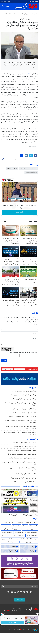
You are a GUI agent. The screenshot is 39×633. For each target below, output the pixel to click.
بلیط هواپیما (20, 536)
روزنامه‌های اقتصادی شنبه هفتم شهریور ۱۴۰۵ (23, 395)
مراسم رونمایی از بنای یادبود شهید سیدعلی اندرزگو (22, 454)
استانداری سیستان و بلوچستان (28, 169)
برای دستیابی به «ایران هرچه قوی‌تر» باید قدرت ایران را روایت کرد (19, 463)
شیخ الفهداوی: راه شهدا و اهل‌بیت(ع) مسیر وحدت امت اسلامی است (20, 469)
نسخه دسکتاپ (20, 599)
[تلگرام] (30, 592)
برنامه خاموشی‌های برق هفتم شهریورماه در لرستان (22, 458)
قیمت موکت (33, 526)
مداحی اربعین (6, 526)
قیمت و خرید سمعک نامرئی (16, 539)
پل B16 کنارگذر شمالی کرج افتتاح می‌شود (24, 443)
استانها (35, 14)
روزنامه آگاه (10, 542)
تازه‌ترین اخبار (33, 387)
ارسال (4, 360)
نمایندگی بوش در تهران (8, 536)
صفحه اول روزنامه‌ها (30, 486)
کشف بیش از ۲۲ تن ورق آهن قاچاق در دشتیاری (22, 417)
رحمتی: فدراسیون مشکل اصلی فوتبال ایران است (22, 478)
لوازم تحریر (20, 522)
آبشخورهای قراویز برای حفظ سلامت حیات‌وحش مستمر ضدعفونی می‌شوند (21, 427)
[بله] (27, 592)
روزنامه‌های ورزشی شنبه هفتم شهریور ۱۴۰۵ (24, 391)
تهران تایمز (29, 542)
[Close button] (37, 614)
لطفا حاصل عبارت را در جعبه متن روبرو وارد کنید (24, 352)
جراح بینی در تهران (31, 522)
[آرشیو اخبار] (11, 592)
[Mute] (7, 200)
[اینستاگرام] (24, 592)
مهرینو (4, 539)
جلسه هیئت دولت (12, 169)
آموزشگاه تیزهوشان (31, 536)
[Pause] (4, 200)
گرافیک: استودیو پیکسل (13, 630)
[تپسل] (3, 180)
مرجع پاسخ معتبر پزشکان (11, 529)
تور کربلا (25, 526)
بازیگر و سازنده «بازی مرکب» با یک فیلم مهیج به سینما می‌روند (20, 404)
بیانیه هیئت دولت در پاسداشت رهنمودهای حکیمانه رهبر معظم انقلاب (20, 422)
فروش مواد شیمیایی (31, 532)
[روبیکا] (18, 592)
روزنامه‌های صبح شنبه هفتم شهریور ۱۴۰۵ (24, 399)
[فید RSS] (14, 592)
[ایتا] (8, 592)
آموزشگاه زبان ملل (32, 539)
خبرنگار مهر (28, 74)
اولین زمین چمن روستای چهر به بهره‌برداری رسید (22, 413)
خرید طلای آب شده (8, 522)
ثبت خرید (19, 212)
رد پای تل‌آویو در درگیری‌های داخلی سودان (24, 409)
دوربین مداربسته (30, 529)
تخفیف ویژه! (12, 622)
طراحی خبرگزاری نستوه (28, 630)
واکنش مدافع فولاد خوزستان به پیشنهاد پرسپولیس (22, 450)
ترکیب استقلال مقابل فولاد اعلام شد (25, 474)
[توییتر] (21, 592)
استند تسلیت (16, 526)
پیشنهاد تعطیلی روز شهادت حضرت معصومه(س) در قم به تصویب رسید (20, 433)
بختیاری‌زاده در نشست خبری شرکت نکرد (25, 446)
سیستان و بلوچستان (26, 14)
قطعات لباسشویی (7, 532)
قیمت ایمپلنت (19, 532)
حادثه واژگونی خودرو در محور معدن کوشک (24, 482)
